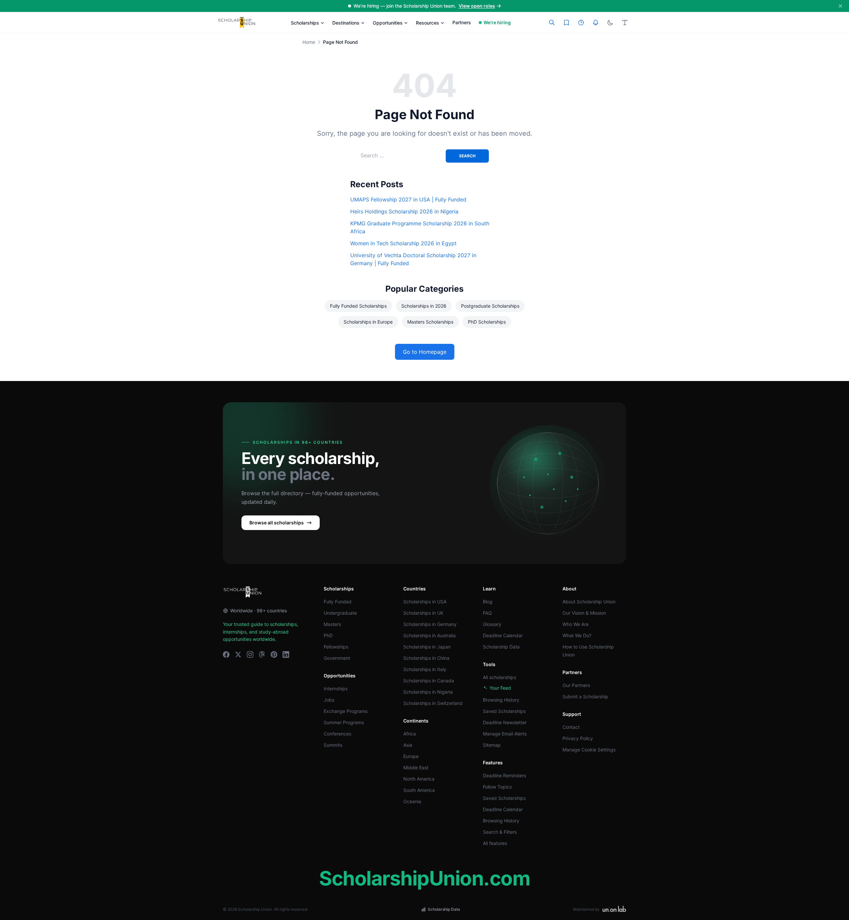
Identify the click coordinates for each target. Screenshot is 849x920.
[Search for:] (403, 155)
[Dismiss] (840, 6)
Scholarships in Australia (429, 635)
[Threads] (262, 654)
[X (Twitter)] (238, 654)
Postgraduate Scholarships (490, 306)
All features (495, 843)
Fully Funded (338, 601)
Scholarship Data (501, 647)
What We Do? (576, 635)
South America (419, 790)
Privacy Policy (577, 738)
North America (418, 779)
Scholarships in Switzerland (433, 703)
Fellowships (336, 647)
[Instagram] (250, 654)
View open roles (477, 6)
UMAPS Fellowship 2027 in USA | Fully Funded (408, 199)
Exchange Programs (345, 711)
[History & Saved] (595, 22)
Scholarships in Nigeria (428, 692)
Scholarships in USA (424, 601)
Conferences (337, 733)
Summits (333, 745)
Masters (332, 624)
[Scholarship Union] (237, 23)
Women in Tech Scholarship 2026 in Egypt (403, 243)
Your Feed (500, 688)
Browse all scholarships (276, 522)
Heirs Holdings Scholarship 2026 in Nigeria (404, 211)
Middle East (415, 767)
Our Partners (576, 685)
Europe (411, 756)
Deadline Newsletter (505, 722)
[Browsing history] (581, 22)
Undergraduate (340, 613)
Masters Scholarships (430, 322)
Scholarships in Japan (427, 647)
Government (337, 658)
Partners (461, 22)
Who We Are (575, 624)
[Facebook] (226, 654)
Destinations (345, 23)
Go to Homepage (424, 351)
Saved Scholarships (504, 711)
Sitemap (492, 745)
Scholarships (305, 23)
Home (308, 42)
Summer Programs (344, 722)
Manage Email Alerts (505, 733)
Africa (409, 733)
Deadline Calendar (503, 635)
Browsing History (501, 700)
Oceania (412, 801)
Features (493, 762)
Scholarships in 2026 (423, 306)
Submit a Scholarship (585, 696)
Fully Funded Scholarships (358, 306)
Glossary (492, 624)
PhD (328, 635)
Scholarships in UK (423, 613)
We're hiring (497, 22)
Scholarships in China (426, 658)
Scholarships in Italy (424, 669)
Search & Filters (500, 832)
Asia (407, 745)
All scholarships (499, 677)
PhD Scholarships (487, 322)
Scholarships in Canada (428, 680)
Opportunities (388, 23)
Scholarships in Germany (430, 624)
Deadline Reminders (504, 775)
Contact (571, 727)
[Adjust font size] (624, 22)
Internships (336, 688)
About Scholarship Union (589, 601)
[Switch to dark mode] (610, 22)
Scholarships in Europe (368, 322)
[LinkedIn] (286, 654)
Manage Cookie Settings (589, 749)
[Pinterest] (274, 654)
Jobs (329, 700)
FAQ (487, 613)
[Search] (551, 22)
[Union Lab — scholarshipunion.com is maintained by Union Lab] (614, 909)
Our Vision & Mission (584, 613)
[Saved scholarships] (566, 22)
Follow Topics (497, 787)
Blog (487, 601)
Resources (427, 23)
